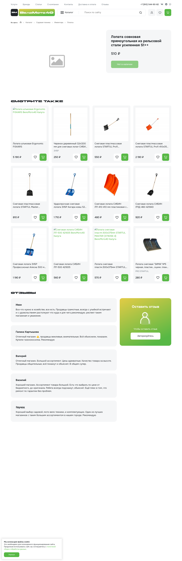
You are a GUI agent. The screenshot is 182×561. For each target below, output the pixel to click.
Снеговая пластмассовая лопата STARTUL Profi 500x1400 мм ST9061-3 (108, 145)
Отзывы (105, 4)
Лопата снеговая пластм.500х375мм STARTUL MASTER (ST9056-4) (110, 266)
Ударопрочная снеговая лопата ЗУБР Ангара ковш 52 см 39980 (69, 205)
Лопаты (70, 22)
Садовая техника (43, 22)
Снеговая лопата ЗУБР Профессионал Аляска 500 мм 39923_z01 (29, 266)
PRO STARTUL (142, 271)
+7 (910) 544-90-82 (150, 4)
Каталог (69, 12)
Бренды (26, 4)
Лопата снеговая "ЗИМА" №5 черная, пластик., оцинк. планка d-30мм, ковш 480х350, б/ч (152, 266)
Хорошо (11, 554)
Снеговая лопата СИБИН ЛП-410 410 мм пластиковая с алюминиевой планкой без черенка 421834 (111, 205)
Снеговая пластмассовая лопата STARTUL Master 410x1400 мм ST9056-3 (26, 205)
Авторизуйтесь (145, 336)
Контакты (68, 4)
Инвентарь (58, 22)
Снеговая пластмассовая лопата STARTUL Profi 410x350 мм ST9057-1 (151, 145)
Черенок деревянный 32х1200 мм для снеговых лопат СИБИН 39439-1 (70, 145)
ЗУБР (56, 150)
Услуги (14, 4)
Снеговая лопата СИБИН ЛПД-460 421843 (148, 205)
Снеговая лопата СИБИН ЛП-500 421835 (67, 266)
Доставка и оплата (87, 4)
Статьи (38, 4)
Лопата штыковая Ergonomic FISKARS (28, 145)
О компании (53, 4)
